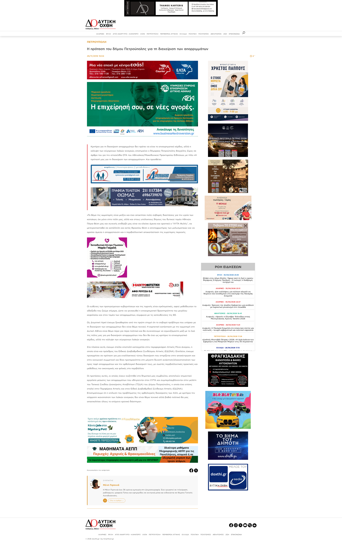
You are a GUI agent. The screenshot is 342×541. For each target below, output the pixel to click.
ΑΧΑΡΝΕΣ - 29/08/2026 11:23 (228, 325)
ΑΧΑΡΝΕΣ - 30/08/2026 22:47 (228, 302)
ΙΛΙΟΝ (142, 34)
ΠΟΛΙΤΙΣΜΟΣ (203, 34)
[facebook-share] (191, 470)
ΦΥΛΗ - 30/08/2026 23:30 (228, 275)
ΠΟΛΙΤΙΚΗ (193, 34)
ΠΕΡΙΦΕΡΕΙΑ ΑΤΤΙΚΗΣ (169, 34)
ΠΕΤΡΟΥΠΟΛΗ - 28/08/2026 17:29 (228, 336)
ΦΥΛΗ (108, 34)
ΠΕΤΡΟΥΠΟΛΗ (152, 34)
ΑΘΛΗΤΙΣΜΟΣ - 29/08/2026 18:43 (228, 313)
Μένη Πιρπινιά (111, 485)
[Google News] (254, 525)
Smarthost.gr (108, 539)
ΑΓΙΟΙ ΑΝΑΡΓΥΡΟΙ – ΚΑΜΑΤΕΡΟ (125, 34)
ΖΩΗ (225, 34)
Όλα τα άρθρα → (117, 500)
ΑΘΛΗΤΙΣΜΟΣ (216, 34)
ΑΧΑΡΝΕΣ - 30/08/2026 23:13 (228, 288)
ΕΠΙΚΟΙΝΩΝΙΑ (234, 34)
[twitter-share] (196, 470)
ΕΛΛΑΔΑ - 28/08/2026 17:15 (228, 348)
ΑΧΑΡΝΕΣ (100, 34)
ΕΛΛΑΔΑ (183, 34)
